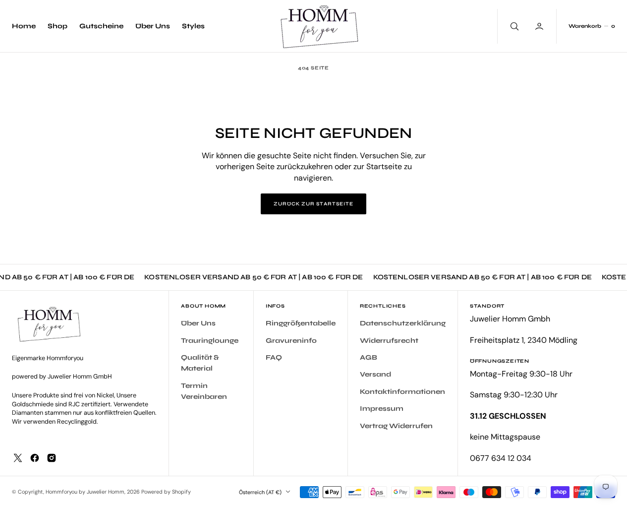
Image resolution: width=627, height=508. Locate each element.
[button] (591, 26)
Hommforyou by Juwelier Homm (85, 491)
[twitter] (18, 458)
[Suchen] (513, 26)
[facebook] (35, 458)
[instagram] (51, 458)
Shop (57, 26)
